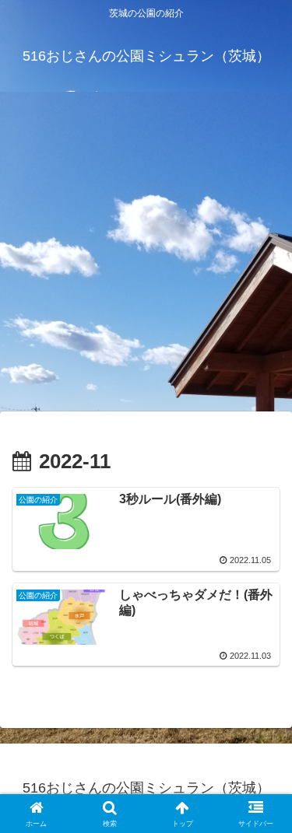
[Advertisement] (146, 256)
